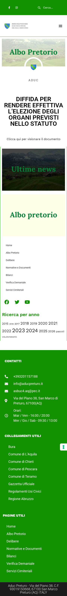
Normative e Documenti (18, 267)
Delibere (10, 260)
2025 (43, 331)
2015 (5, 323)
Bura (11, 447)
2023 (18, 330)
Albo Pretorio (12, 252)
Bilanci (9, 275)
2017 (17, 323)
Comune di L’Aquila (22, 454)
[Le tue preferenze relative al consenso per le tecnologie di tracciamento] (63, 447)
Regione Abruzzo (21, 499)
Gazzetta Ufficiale (21, 484)
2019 (33, 323)
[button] (60, 26)
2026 (51, 331)
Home (9, 245)
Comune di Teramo (22, 476)
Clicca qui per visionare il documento (33, 139)
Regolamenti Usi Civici (24, 491)
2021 (53, 323)
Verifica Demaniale (16, 282)
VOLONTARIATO (9, 337)
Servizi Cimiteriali (15, 290)
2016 (11, 324)
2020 (42, 323)
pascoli (60, 331)
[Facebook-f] (9, 7)
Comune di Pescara (22, 469)
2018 (24, 323)
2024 (32, 330)
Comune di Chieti (21, 462)
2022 (6, 331)
